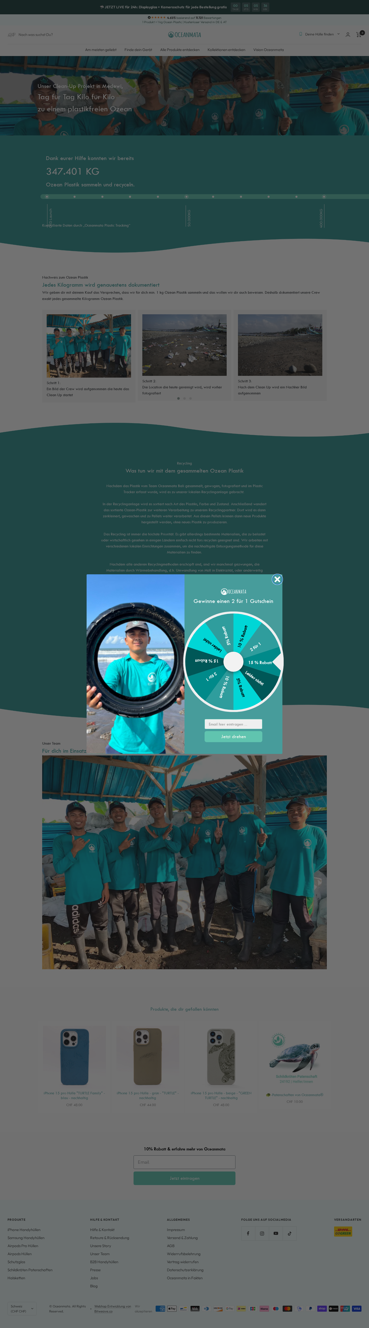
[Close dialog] (277, 579)
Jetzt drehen (233, 736)
